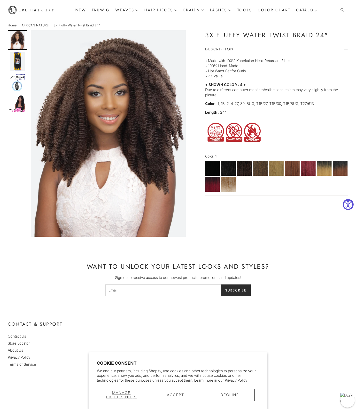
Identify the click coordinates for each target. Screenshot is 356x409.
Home (12, 25)
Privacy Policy (236, 380)
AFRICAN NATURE (35, 25)
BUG (308, 168)
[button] (341, 10)
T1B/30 (340, 168)
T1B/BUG (212, 184)
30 (292, 168)
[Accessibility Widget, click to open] (348, 204)
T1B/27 (324, 168)
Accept (175, 395)
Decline (229, 395)
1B (228, 168)
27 (276, 168)
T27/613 (228, 184)
